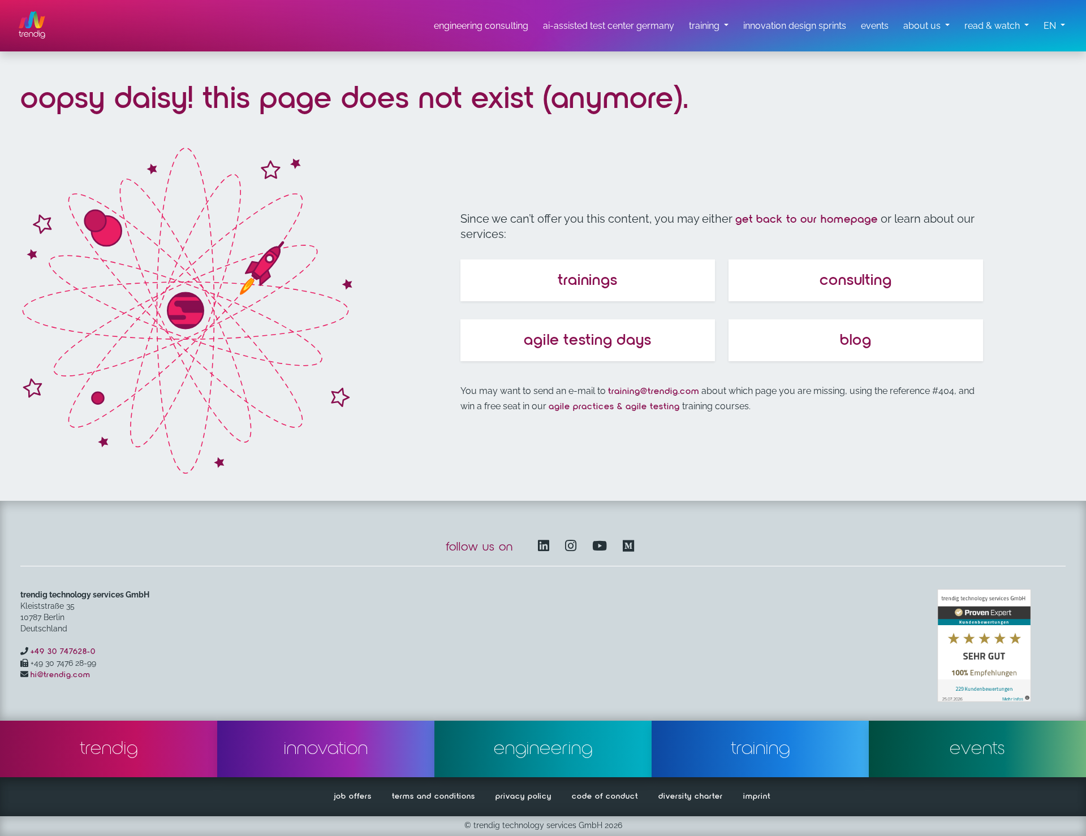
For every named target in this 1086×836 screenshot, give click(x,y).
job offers (353, 796)
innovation (326, 749)
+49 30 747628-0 (63, 652)
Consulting (856, 280)
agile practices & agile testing (614, 406)
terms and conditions (433, 796)
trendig (109, 749)
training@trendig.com (653, 391)
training (760, 749)
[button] (1054, 26)
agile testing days (588, 340)
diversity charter (690, 796)
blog (856, 340)
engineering (543, 749)
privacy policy (523, 796)
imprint (756, 796)
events (977, 749)
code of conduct (605, 796)
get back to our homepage (806, 219)
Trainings (588, 280)
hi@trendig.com (60, 675)
